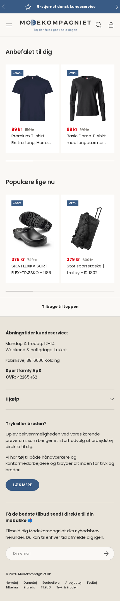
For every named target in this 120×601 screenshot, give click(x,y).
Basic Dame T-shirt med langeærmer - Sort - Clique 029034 (87, 146)
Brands (29, 587)
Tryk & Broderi (67, 587)
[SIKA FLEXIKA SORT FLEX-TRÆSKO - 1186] (32, 228)
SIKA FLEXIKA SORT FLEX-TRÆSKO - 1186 (31, 269)
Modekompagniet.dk (34, 574)
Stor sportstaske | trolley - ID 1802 (85, 269)
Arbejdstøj (73, 582)
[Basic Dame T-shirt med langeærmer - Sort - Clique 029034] (88, 98)
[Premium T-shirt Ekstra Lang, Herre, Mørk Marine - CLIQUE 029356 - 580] (32, 98)
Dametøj (30, 582)
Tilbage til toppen (60, 306)
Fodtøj (92, 582)
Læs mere (22, 485)
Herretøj (12, 582)
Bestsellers (51, 582)
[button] (111, 25)
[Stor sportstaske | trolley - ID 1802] (88, 228)
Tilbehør (12, 587)
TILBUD (46, 587)
